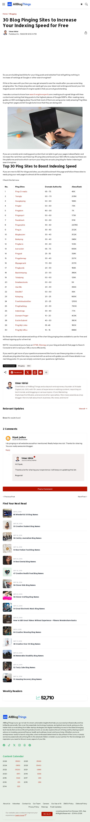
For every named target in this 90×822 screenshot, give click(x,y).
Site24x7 (19, 292)
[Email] (40, 372)
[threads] (24, 745)
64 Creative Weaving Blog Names (27, 632)
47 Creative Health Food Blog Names (28, 573)
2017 (32, 778)
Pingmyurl (19, 215)
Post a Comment (45, 489)
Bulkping (19, 239)
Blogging (12, 14)
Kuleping (19, 296)
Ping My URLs (21, 330)
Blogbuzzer (20, 234)
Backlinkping (21, 272)
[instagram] (19, 745)
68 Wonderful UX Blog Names (25, 515)
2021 (32, 770)
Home (5, 14)
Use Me (18, 287)
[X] (28, 372)
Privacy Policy (34, 807)
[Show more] (46, 372)
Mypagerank (20, 263)
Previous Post (9, 497)
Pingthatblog (21, 306)
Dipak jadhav (19, 437)
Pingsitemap (20, 258)
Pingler (18, 206)
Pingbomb (19, 268)
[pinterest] (30, 745)
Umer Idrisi (27, 458)
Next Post (82, 497)
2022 (11, 770)
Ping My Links (21, 325)
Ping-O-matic (21, 191)
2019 (32, 774)
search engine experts (39, 94)
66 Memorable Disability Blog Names (28, 656)
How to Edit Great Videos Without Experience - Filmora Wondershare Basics (45, 620)
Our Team (37, 804)
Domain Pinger (21, 315)
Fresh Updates (55, 807)
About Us (6, 804)
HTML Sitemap (40, 345)
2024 (11, 765)
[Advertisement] (45, 54)
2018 (11, 778)
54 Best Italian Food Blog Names (26, 550)
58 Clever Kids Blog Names (24, 585)
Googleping (20, 201)
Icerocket (19, 249)
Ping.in (18, 229)
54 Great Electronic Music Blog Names (29, 609)
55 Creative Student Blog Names (26, 526)
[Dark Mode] (81, 4)
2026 (11, 761)
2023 (32, 765)
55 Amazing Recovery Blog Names (27, 679)
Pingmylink (20, 225)
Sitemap (44, 807)
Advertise (16, 804)
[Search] (86, 4)
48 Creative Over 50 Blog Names (26, 644)
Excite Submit (21, 320)
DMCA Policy (68, 804)
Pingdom (19, 210)
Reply (8, 450)
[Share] (84, 32)
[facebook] (4, 745)
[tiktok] (9, 745)
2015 (32, 782)
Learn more (19, 815)
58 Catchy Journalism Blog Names (27, 538)
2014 (11, 786)
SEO (28, 366)
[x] (14, 745)
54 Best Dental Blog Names (24, 562)
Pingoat (18, 253)
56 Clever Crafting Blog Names (26, 597)
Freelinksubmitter (23, 301)
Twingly (18, 196)
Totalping (19, 277)
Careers (46, 804)
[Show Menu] (3, 4)
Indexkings (20, 311)
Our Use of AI (56, 804)
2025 (32, 761)
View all (82, 409)
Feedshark (19, 220)
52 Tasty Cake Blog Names (24, 667)
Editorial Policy (81, 804)
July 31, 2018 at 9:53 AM (19, 439)
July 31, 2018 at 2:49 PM (29, 460)
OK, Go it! (47, 814)
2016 (11, 782)
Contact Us (26, 804)
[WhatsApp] (35, 372)
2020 (11, 774)
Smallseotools (21, 282)
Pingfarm (19, 244)
